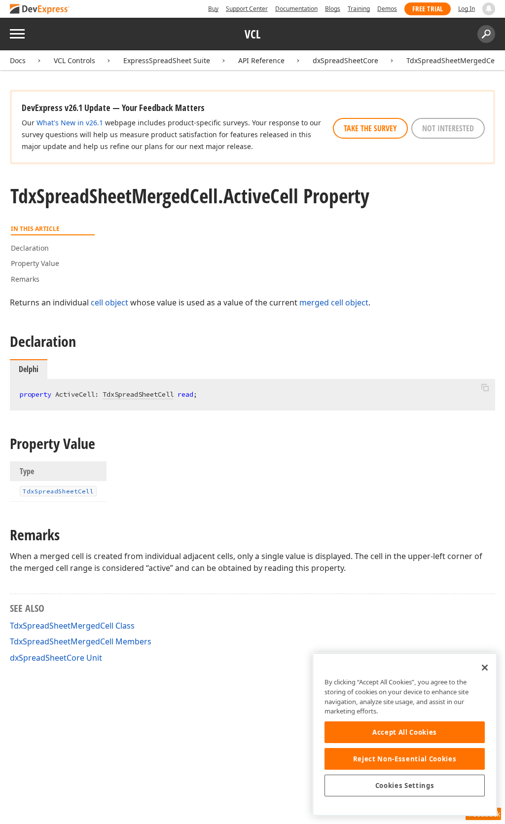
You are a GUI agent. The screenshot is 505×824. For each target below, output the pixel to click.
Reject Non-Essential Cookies (404, 758)
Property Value (35, 263)
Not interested (448, 128)
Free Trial (427, 8)
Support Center (247, 8)
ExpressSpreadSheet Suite (166, 60)
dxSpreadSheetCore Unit (56, 657)
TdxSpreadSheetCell (138, 394)
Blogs (332, 8)
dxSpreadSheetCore (345, 60)
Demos (387, 8)
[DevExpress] (40, 9)
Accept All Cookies (404, 732)
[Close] (485, 667)
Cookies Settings (404, 785)
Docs (18, 60)
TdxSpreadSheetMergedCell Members (80, 641)
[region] (404, 734)
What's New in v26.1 (69, 122)
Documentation (296, 8)
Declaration (30, 248)
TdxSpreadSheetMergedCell (452, 60)
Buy (213, 8)
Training (359, 8)
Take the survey (370, 128)
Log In (466, 8)
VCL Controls (74, 60)
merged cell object (333, 302)
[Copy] (485, 387)
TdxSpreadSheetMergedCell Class (72, 625)
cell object (109, 302)
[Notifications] (488, 8)
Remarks (25, 279)
